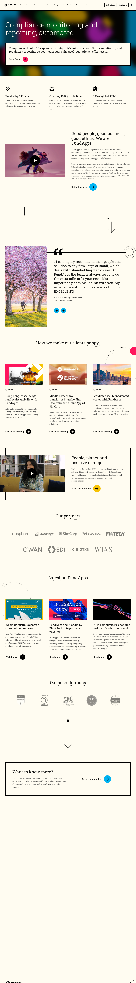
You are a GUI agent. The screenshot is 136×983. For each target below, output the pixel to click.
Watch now (11, 657)
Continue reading (14, 431)
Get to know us (79, 187)
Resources (90, 5)
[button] (56, 310)
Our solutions (25, 5)
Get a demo (15, 59)
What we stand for (81, 488)
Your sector (38, 5)
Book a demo (110, 5)
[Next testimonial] (63, 310)
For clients (67, 5)
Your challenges (53, 5)
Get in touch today (92, 779)
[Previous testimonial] (56, 310)
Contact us (123, 5)
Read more (54, 657)
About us (79, 5)
